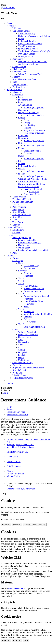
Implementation (25, 100)
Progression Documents (34, 130)
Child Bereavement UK (17, 452)
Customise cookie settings (35, 525)
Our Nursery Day (31, 265)
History (21, 143)
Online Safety (24, 248)
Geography (23, 138)
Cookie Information (15, 473)
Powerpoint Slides (32, 194)
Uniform (16, 225)
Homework (29, 304)
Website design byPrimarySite (21, 488)
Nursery (16, 77)
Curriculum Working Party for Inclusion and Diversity (31, 185)
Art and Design (25, 105)
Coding (21, 350)
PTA (14, 253)
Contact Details (19, 66)
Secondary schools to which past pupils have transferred (32, 62)
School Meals (18, 212)
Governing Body (20, 71)
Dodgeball (22, 352)
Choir (20, 339)
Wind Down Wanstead (28, 334)
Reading (27, 128)
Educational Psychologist (29, 242)
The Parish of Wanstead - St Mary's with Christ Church (34, 52)
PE (19, 161)
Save (26, 640)
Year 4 (21, 293)
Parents (10, 235)
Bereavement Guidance (28, 240)
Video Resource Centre (22, 378)
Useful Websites (31, 286)
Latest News (18, 230)
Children (11, 255)
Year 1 (21, 278)
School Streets (18, 217)
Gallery (27, 319)
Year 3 (21, 283)
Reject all (6, 525)
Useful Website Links (33, 301)
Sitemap (10, 471)
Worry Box (17, 373)
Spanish (21, 174)
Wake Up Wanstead (27, 332)
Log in (10, 383)
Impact (21, 102)
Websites (28, 316)
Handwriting (29, 125)
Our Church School (21, 31)
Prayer (21, 38)
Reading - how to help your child (33, 250)
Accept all (17, 525)
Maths (21, 148)
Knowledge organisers (34, 133)
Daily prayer (29, 268)
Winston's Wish (13, 461)
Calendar (16, 232)
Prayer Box (17, 365)
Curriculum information (34, 327)
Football (21, 355)
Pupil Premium (19, 207)
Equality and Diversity (22, 199)
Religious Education (27, 41)
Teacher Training (20, 84)
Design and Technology (28, 112)
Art (19, 347)
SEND (15, 219)
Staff (14, 82)
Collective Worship (26, 33)
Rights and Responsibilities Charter (28, 367)
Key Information (14, 89)
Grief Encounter (14, 466)
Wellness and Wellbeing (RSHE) (32, 179)
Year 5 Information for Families (38, 314)
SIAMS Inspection (26, 46)
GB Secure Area (19, 69)
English (21, 117)
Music (21, 156)
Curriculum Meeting (33, 291)
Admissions (17, 59)
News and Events (14, 227)
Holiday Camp (24, 337)
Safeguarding (18, 209)
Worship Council (25, 56)
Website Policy (13, 476)
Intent (20, 97)
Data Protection (19, 196)
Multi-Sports (23, 360)
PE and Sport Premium (22, 202)
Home (9, 23)
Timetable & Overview (34, 288)
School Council (19, 370)
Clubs (15, 329)
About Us (11, 26)
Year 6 (21, 324)
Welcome (16, 28)
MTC (26, 306)
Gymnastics (23, 342)
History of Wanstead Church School (34, 36)
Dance (21, 357)
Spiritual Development (28, 48)
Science (21, 168)
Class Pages (17, 260)
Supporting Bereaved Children (20, 444)
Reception (22, 270)
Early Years (23, 135)
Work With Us (18, 87)
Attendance (17, 92)
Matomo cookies (15, 588)
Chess (20, 344)
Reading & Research (33, 189)
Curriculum (17, 94)
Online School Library (22, 362)
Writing (27, 122)
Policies (15, 204)
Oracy (26, 120)
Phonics (21, 163)
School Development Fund (30, 74)
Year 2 (21, 281)
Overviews (28, 153)
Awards (15, 258)
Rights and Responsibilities (30, 43)
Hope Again (12, 456)
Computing (23, 110)
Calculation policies (32, 151)
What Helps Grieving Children (20, 447)
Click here (34, 191)
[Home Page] (8, 7)
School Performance (21, 214)
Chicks (32, 322)
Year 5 (21, 309)
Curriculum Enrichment (28, 181)
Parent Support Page (21, 237)
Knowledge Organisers (34, 107)
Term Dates (17, 222)
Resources (28, 276)
